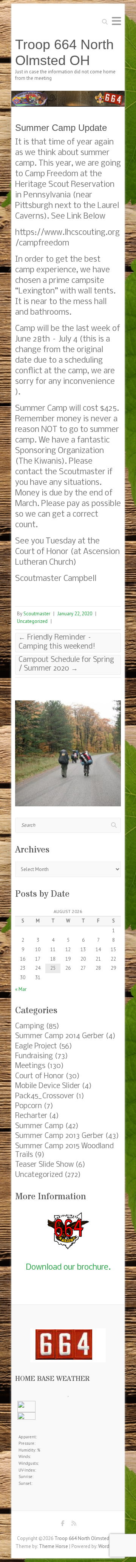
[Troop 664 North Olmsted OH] (68, 94)
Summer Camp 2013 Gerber (59, 1136)
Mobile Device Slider (47, 1086)
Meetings (30, 1066)
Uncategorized (32, 621)
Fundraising (34, 1056)
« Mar (20, 989)
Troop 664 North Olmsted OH (64, 52)
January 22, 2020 (74, 613)
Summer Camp (39, 1126)
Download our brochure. (68, 1267)
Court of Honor (39, 1076)
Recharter (31, 1116)
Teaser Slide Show (44, 1165)
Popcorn (28, 1106)
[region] (68, 753)
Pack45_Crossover (44, 1096)
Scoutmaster (36, 613)
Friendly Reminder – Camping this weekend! (57, 642)
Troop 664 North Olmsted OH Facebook (62, 1525)
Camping (29, 1026)
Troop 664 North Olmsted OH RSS (73, 1525)
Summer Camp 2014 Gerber (59, 1036)
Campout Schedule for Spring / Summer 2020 (66, 664)
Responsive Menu (116, 21)
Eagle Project (36, 1046)
